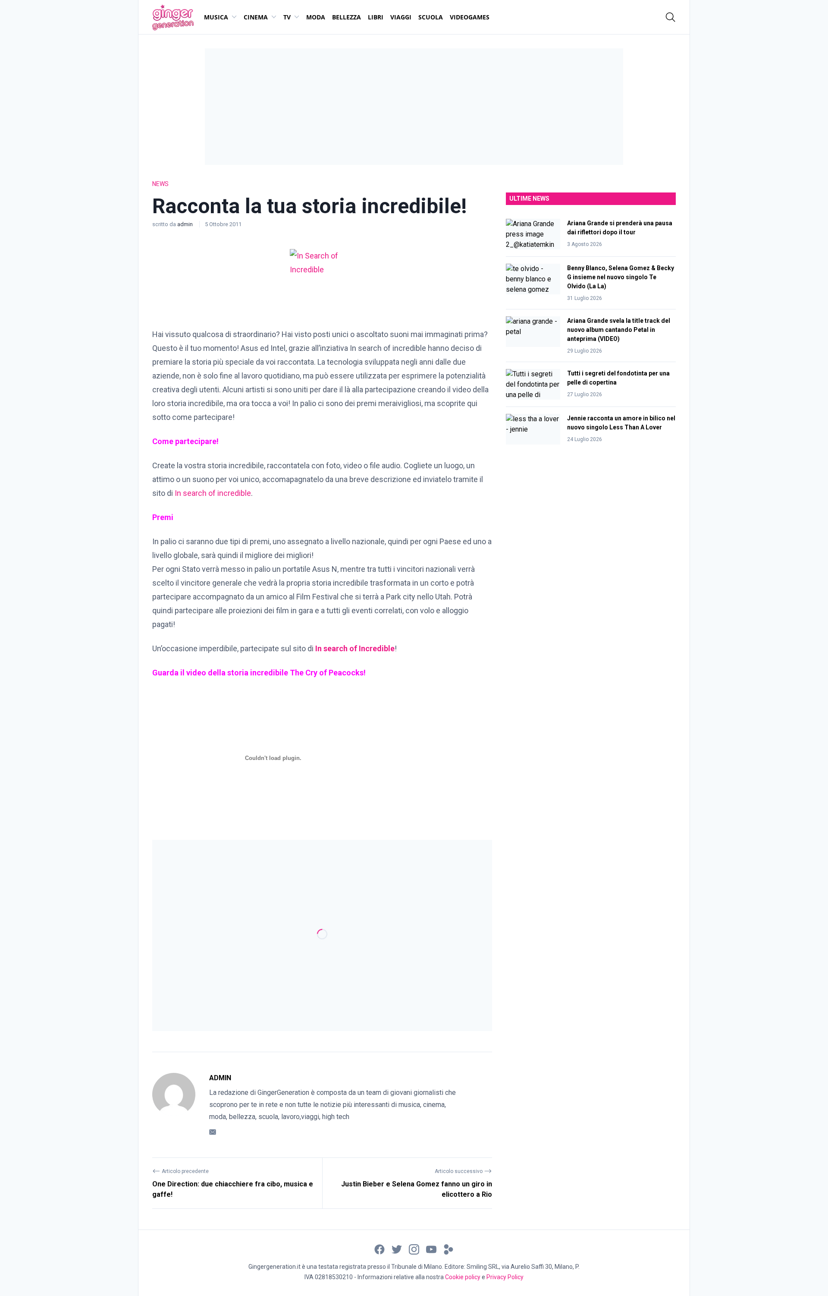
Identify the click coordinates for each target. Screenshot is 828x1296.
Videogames (469, 17)
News (160, 183)
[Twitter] (397, 1249)
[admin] (173, 1105)
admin (185, 224)
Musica (216, 17)
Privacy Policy (505, 1277)
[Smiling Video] (448, 1249)
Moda (315, 17)
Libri (375, 17)
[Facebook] (379, 1249)
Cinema (256, 17)
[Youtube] (431, 1249)
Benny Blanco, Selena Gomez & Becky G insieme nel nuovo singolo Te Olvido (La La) (620, 277)
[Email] (212, 1131)
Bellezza (346, 17)
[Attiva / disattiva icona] (670, 17)
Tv (287, 17)
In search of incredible (213, 493)
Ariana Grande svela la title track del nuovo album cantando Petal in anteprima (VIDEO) (618, 329)
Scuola (430, 17)
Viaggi (400, 17)
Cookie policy (462, 1277)
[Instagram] (414, 1249)
